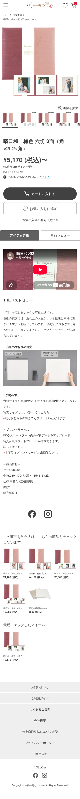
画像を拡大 (70, 108)
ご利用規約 (40, 754)
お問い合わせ (40, 687)
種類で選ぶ (18, 15)
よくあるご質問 (40, 709)
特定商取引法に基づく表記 (40, 731)
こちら (46, 177)
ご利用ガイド (40, 698)
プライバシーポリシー (40, 743)
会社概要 (40, 720)
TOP (5, 15)
